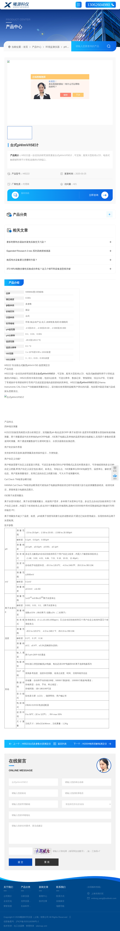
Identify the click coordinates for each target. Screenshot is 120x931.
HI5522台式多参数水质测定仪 (36, 743)
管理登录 (30, 926)
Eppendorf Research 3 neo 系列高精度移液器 (28, 251)
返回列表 (62, 743)
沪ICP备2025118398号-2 (27, 921)
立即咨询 (93, 195)
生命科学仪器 (26, 906)
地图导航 (60, 906)
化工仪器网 (19, 926)
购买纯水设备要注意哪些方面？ (22, 260)
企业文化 (8, 901)
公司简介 (8, 896)
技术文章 (43, 901)
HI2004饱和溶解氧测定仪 (94, 743)
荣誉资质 (8, 906)
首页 (25, 47)
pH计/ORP (69, 47)
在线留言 (60, 901)
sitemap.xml (41, 926)
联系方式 (60, 896)
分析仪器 (25, 896)
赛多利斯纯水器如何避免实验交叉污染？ (26, 242)
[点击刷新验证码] (42, 851)
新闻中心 (43, 896)
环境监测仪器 (53, 47)
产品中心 (36, 47)
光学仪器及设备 (26, 901)
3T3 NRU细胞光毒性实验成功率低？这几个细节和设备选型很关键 (39, 269)
